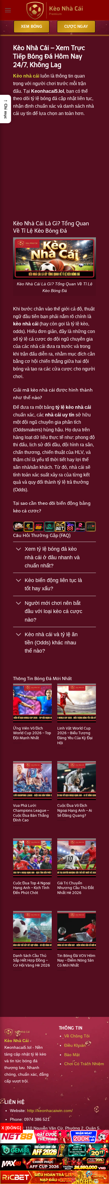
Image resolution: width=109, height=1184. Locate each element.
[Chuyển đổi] (18, 549)
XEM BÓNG (31, 26)
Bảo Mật (72, 1054)
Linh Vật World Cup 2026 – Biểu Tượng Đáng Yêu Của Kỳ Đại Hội (74, 735)
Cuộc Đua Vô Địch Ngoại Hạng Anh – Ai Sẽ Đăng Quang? (74, 810)
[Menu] (7, 10)
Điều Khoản (75, 1045)
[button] (5, 109)
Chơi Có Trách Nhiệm (84, 1063)
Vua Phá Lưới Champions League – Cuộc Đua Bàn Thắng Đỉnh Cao (31, 812)
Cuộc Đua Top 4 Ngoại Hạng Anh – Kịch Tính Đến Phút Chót (31, 888)
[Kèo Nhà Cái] (55, 10)
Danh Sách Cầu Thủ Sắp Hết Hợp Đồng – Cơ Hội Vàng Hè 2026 (31, 960)
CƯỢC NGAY (76, 26)
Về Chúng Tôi (77, 1036)
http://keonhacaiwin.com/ (50, 1110)
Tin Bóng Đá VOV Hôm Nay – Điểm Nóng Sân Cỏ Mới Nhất (76, 960)
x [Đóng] (11, 1127)
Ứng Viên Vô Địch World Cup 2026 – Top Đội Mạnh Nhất (32, 733)
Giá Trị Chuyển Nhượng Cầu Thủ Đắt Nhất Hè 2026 (75, 888)
